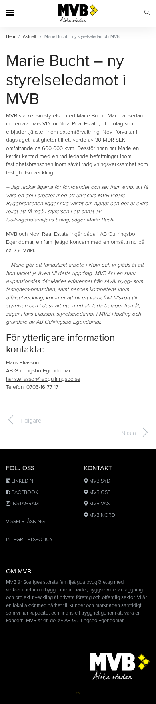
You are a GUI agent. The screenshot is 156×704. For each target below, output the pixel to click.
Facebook (25, 492)
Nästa (128, 433)
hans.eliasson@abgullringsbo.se (43, 379)
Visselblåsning (25, 521)
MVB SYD (99, 481)
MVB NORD (102, 515)
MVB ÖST (99, 492)
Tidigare (31, 420)
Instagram (25, 503)
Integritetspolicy (29, 539)
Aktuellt (30, 36)
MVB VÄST (100, 503)
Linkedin (22, 481)
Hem (10, 36)
